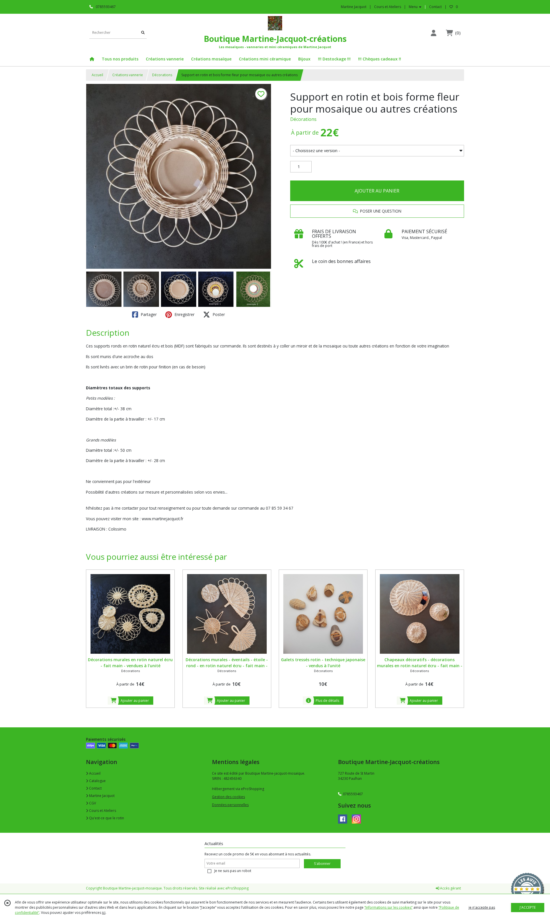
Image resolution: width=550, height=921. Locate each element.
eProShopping (237, 888)
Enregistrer (184, 314)
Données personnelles (230, 804)
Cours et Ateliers (102, 810)
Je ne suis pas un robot (232, 870)
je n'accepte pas (482, 907)
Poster (218, 314)
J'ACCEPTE (528, 907)
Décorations (162, 74)
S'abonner (322, 863)
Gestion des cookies (228, 796)
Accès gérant (450, 888)
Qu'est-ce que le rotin (106, 818)
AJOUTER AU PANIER (377, 191)
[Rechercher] (143, 32)
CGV (92, 803)
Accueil (97, 74)
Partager (148, 314)
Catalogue (97, 780)
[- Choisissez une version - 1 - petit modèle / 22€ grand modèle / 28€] (377, 150)
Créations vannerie (127, 74)
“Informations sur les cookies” (388, 907)
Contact (435, 6)
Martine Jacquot (101, 795)
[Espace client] (433, 32)
